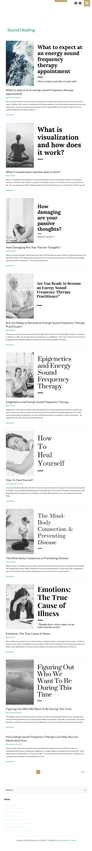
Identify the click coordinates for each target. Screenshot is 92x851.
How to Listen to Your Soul (14, 809)
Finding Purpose (10, 805)
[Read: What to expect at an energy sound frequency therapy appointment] (46, 63)
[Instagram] (80, 3)
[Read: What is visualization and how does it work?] (46, 145)
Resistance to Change (12, 816)
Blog (7, 97)
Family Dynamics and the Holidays (16, 827)
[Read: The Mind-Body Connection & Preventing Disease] (46, 531)
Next (84, 772)
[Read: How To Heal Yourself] (46, 453)
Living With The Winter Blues (15, 820)
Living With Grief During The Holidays (18, 823)
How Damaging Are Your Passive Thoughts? (33, 247)
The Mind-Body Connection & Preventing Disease (37, 558)
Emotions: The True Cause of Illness (28, 633)
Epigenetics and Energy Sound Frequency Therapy (37, 402)
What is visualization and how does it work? (33, 172)
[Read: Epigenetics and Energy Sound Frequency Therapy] (46, 375)
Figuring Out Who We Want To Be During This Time (38, 709)
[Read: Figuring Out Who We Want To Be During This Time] (46, 682)
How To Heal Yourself (19, 480)
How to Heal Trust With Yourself (16, 812)
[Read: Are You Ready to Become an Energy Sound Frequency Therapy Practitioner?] (46, 296)
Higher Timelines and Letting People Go (18, 831)
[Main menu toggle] (87, 3)
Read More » (10, 114)
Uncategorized (11, 484)
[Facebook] (76, 3)
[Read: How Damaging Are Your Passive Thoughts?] (46, 220)
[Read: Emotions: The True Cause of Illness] (46, 606)
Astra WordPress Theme (67, 840)
